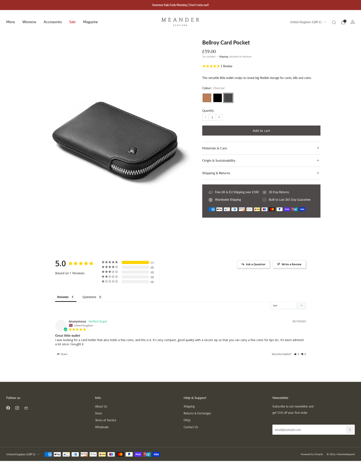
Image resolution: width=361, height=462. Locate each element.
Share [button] (63, 354)
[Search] (334, 22)
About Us (101, 406)
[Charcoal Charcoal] (228, 98)
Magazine (90, 22)
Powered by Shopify (312, 454)
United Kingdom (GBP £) (306, 22)
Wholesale (101, 427)
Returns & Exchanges (197, 413)
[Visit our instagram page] (17, 407)
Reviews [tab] (63, 297)
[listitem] (180, 5)
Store (98, 413)
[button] (296, 354)
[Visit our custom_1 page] (26, 407)
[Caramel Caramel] (207, 98)
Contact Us (191, 427)
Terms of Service (105, 420)
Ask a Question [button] (255, 264)
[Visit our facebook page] (8, 407)
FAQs (187, 420)
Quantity (208, 110)
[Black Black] (218, 98)
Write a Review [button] (291, 264)
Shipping (223, 56)
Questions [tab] (89, 297)
